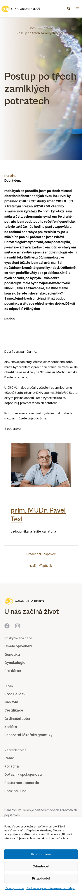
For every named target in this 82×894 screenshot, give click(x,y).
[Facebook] (7, 626)
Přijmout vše (41, 854)
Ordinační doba (17, 718)
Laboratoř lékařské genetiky (28, 735)
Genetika (12, 654)
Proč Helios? (14, 694)
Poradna (10, 176)
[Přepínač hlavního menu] (77, 8)
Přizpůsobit (41, 878)
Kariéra (10, 726)
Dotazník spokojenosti (23, 774)
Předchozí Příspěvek (41, 554)
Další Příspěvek (41, 566)
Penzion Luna (15, 791)
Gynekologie (14, 662)
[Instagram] (17, 626)
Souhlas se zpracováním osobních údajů (50, 888)
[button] (69, 9)
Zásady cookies (14, 888)
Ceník (9, 758)
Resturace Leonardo (21, 782)
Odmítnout (41, 866)
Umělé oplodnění (18, 646)
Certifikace (13, 710)
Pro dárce (12, 670)
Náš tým (11, 702)
